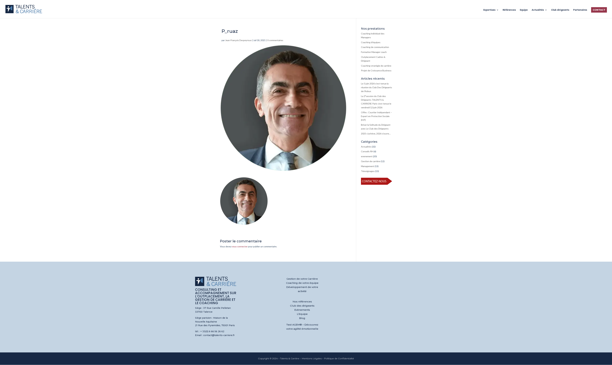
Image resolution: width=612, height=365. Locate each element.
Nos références (302, 301)
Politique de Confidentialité (339, 358)
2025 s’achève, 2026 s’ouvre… (376, 133)
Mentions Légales (312, 358)
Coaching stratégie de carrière (376, 65)
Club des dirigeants (302, 305)
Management (367, 166)
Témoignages (368, 171)
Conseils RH (367, 151)
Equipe (524, 10)
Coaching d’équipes (370, 42)
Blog (302, 318)
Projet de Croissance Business (376, 70)
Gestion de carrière (370, 161)
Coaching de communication (375, 47)
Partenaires (580, 10)
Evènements (302, 309)
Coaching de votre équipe (302, 282)
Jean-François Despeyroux (238, 40)
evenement (366, 156)
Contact (599, 9)
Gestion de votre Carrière (302, 278)
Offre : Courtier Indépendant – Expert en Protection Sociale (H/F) (376, 116)
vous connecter (240, 246)
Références (509, 10)
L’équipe (302, 313)
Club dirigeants (560, 10)
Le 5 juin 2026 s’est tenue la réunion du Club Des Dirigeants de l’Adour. (376, 87)
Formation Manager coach (374, 52)
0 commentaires (275, 40)
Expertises (489, 10)
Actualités (538, 10)
